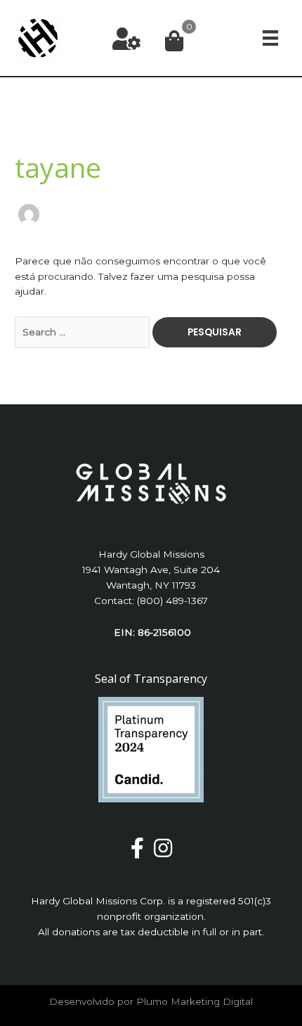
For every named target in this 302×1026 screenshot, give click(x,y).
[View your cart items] (174, 41)
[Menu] (270, 38)
